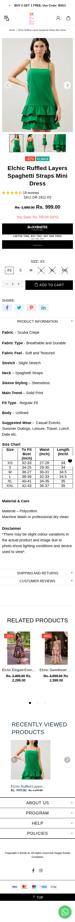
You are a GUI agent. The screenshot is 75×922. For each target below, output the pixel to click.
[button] (12, 193)
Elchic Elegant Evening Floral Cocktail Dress (18, 670)
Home (12, 30)
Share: (8, 300)
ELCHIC (32, 18)
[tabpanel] (19, 661)
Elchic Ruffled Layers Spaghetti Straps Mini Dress (26, 787)
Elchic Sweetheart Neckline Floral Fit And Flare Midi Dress (56, 670)
